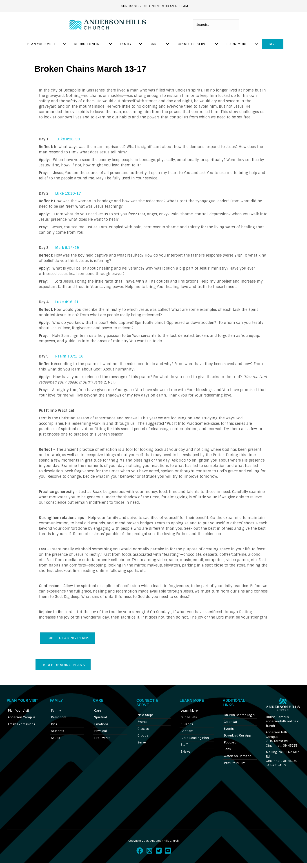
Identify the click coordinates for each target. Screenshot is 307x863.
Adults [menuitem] (55, 738)
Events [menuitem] (142, 722)
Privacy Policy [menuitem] (234, 763)
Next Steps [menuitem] (146, 715)
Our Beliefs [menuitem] (189, 717)
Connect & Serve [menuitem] (192, 44)
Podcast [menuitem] (230, 742)
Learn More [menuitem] (236, 44)
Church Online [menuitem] (88, 44)
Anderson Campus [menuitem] (21, 717)
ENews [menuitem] (185, 752)
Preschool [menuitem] (58, 717)
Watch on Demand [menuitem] (237, 756)
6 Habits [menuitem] (187, 724)
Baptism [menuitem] (187, 731)
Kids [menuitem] (54, 724)
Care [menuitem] (154, 44)
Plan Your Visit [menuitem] (41, 44)
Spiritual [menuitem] (100, 717)
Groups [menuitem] (143, 735)
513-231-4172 (276, 765)
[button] (67, 637)
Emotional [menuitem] (101, 724)
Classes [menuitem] (143, 729)
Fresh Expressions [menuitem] (21, 724)
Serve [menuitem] (142, 742)
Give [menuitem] (273, 44)
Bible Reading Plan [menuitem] (195, 738)
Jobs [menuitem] (227, 749)
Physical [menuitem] (100, 731)
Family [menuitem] (125, 44)
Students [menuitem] (57, 731)
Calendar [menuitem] (230, 722)
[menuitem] (64, 44)
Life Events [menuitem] (102, 738)
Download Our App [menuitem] (237, 735)
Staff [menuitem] (184, 745)
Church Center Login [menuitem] (239, 715)
